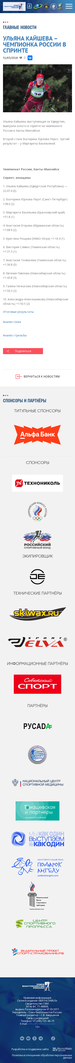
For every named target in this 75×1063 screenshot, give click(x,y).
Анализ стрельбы (15, 335)
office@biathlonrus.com (41, 1024)
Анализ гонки (12, 322)
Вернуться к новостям (42, 376)
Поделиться (23, 351)
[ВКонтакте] (30, 57)
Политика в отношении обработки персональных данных (42, 1056)
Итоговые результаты (18, 312)
